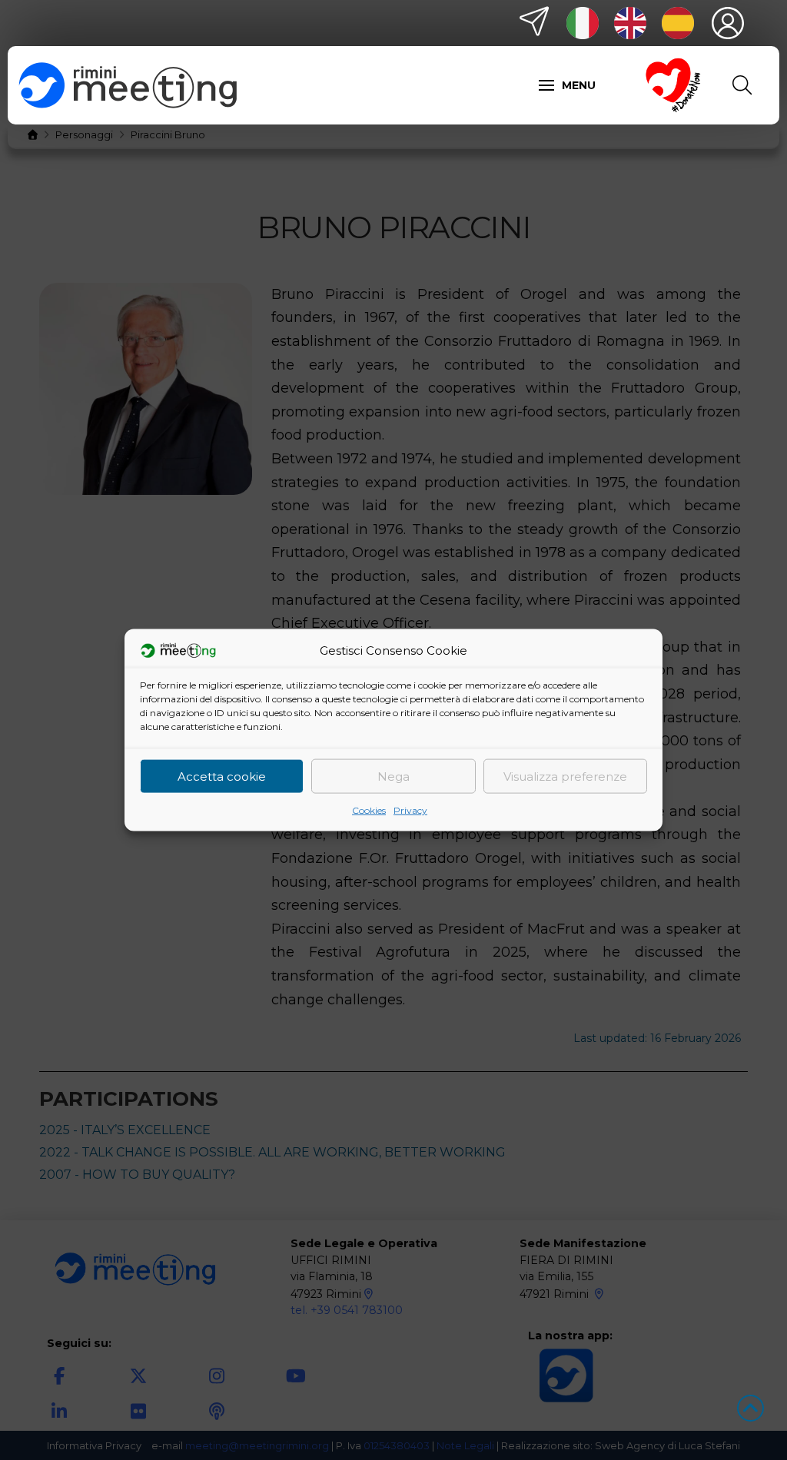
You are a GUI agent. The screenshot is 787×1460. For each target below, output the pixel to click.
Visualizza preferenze (565, 775)
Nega (393, 775)
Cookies (369, 810)
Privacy (410, 810)
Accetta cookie (222, 775)
